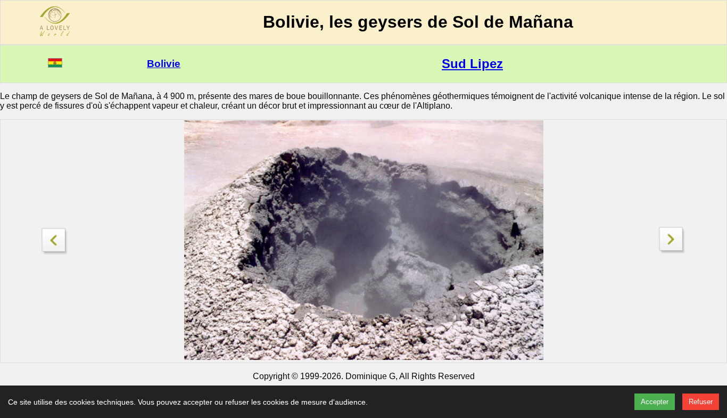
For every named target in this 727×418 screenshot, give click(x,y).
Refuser (701, 402)
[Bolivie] (55, 64)
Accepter (654, 402)
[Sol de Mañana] (672, 250)
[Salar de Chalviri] (55, 238)
